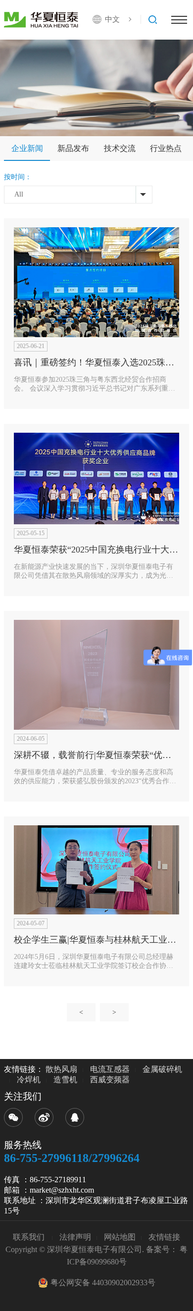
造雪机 (65, 1079)
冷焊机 (29, 1079)
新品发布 (73, 148)
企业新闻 (27, 148)
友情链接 (164, 1237)
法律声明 (75, 1237)
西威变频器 (110, 1079)
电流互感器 (110, 1069)
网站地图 (120, 1237)
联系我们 (30, 1237)
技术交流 (120, 148)
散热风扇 (61, 1069)
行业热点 (166, 148)
